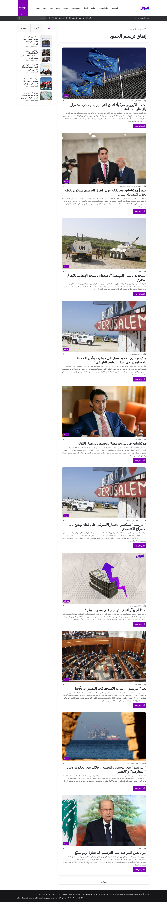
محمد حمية (141, 521)
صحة (51, 8)
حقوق (45, 8)
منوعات (66, 8)
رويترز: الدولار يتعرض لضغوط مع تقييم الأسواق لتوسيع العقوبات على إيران (29, 95)
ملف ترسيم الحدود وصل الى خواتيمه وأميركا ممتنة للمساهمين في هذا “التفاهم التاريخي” (111, 359)
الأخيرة (36, 28)
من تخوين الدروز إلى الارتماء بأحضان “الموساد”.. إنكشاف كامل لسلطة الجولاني (29, 54)
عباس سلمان (135, 186)
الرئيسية (115, 8)
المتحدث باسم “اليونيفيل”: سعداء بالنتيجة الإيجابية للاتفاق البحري (106, 277)
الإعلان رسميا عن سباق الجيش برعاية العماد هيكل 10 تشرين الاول (29, 67)
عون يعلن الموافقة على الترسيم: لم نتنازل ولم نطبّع (110, 852)
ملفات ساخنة (76, 8)
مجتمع (58, 8)
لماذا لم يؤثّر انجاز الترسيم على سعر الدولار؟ (115, 609)
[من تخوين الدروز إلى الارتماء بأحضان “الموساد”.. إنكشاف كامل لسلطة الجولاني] (46, 55)
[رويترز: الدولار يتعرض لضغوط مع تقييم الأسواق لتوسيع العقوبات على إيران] (46, 96)
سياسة (93, 8)
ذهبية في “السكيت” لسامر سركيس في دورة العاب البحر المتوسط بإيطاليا (29, 81)
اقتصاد (86, 8)
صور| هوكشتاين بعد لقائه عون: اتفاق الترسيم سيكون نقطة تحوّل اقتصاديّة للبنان (105, 191)
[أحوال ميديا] (144, 8)
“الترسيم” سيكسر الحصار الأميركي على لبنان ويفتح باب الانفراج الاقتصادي (107, 526)
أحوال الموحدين (104, 8)
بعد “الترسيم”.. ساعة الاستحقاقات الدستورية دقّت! (110, 688)
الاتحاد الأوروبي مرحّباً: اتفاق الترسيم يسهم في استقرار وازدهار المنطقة (108, 106)
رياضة (38, 8)
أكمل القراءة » (140, 126)
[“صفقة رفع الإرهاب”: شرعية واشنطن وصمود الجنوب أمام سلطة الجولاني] (46, 41)
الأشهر (49, 28)
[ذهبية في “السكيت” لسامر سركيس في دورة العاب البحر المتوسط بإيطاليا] (46, 83)
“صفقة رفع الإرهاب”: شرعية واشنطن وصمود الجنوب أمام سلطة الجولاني (30, 40)
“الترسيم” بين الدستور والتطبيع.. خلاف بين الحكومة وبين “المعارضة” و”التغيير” (106, 769)
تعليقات (23, 28)
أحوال (143, 101)
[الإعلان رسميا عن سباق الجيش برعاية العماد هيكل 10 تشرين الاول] (46, 69)
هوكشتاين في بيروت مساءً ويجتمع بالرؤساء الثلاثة (112, 442)
